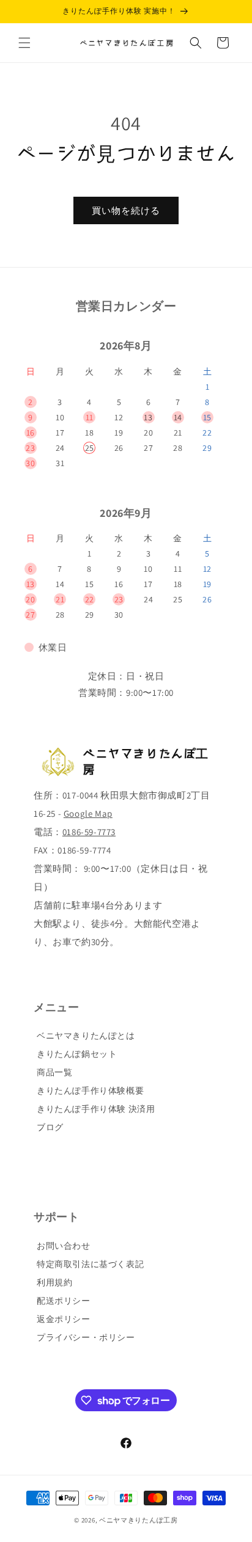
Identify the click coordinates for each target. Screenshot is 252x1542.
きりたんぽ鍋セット (77, 1053)
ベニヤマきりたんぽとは (86, 1035)
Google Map (88, 813)
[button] (24, 42)
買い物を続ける (126, 210)
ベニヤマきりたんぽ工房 (138, 1520)
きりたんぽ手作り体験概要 (90, 1090)
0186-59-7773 (89, 832)
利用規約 (54, 1282)
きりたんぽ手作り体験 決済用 (96, 1108)
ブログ (50, 1127)
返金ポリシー (64, 1319)
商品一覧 (54, 1072)
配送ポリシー (64, 1300)
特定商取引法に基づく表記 (90, 1264)
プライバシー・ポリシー (86, 1337)
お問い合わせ (64, 1245)
